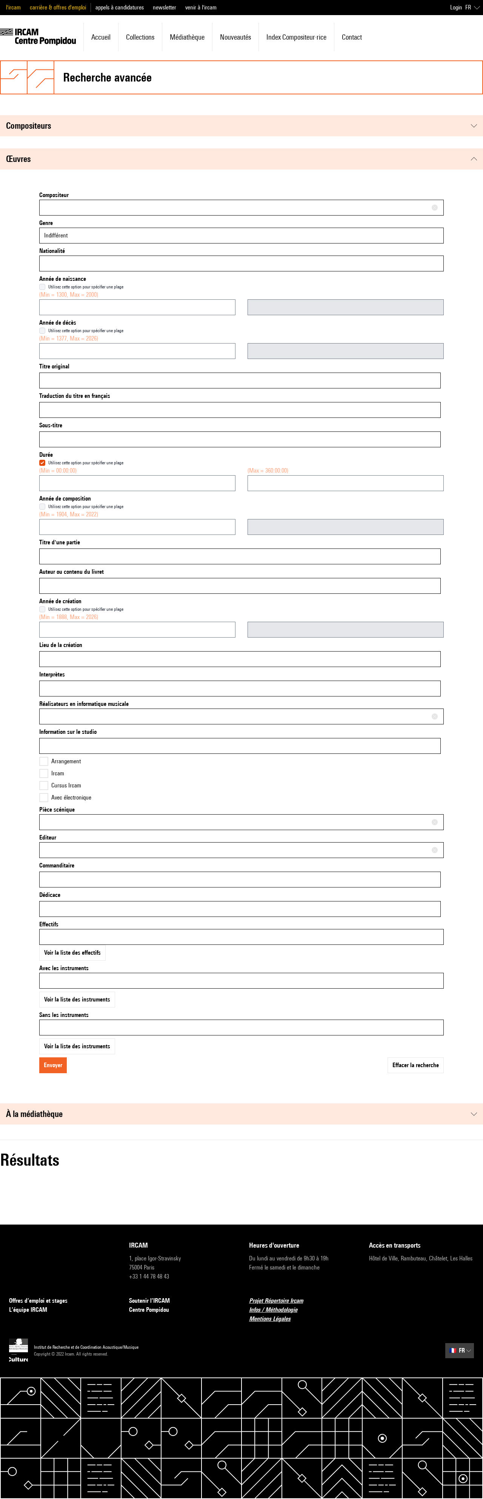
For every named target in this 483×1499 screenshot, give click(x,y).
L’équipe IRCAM (28, 1309)
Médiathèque (187, 37)
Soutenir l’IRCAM (149, 1300)
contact (352, 37)
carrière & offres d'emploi (58, 7)
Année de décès (57, 322)
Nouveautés (235, 37)
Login (456, 7)
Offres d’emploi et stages (38, 1300)
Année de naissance (62, 278)
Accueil (101, 37)
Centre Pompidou (149, 1309)
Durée (46, 454)
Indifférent (56, 235)
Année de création (60, 601)
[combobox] (241, 208)
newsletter (164, 7)
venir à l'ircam (201, 7)
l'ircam (13, 7)
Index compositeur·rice (296, 37)
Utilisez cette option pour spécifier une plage (85, 287)
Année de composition (65, 498)
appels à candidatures (119, 7)
